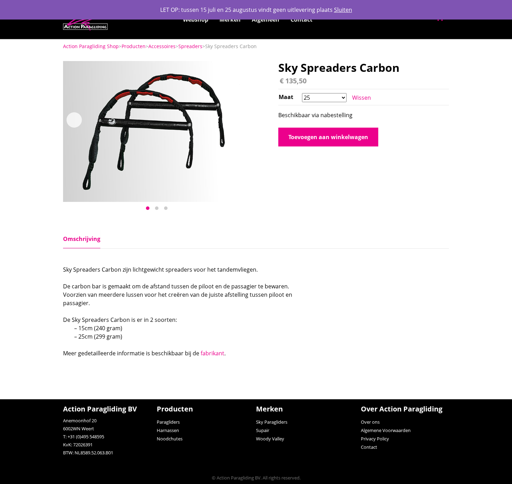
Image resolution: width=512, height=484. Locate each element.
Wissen (361, 97)
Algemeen (265, 19)
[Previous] (74, 120)
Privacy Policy (375, 439)
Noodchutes (170, 439)
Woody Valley (270, 439)
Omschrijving (81, 239)
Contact (301, 19)
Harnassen (168, 430)
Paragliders (168, 422)
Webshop (195, 19)
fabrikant (212, 353)
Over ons (370, 422)
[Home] (85, 19)
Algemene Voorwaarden (386, 430)
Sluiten (343, 10)
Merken (230, 19)
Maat (286, 97)
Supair (262, 430)
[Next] (239, 120)
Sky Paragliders (271, 422)
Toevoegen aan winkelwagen (328, 137)
